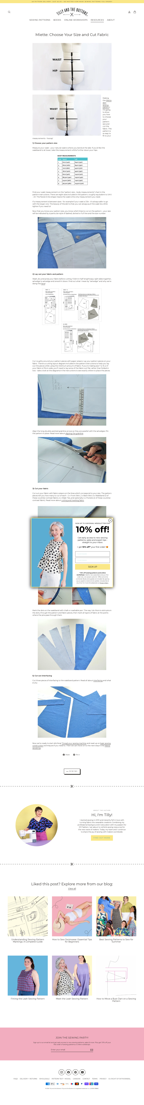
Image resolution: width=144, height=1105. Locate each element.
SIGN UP (92, 567)
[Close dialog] (110, 520)
